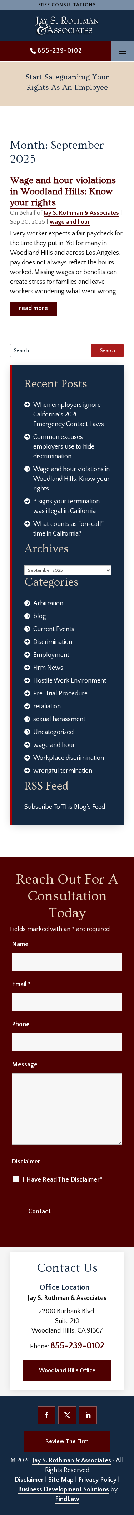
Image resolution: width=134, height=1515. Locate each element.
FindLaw (67, 1499)
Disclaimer (26, 1161)
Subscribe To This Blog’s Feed (64, 807)
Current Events (53, 629)
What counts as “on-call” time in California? (68, 529)
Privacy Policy (97, 1480)
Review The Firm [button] (67, 1441)
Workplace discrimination (68, 758)
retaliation (47, 706)
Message (25, 1064)
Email (21, 984)
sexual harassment (59, 719)
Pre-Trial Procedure (60, 693)
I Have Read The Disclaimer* (63, 1179)
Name (20, 944)
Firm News (48, 667)
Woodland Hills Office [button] (67, 1370)
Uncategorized (53, 732)
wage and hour (70, 222)
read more (33, 308)
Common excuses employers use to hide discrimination (63, 447)
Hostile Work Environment (69, 680)
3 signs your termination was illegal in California (66, 506)
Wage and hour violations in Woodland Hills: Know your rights (63, 191)
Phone (21, 1024)
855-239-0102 (60, 50)
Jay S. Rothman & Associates (81, 213)
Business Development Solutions (63, 1489)
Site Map (61, 1480)
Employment (51, 655)
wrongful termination (62, 770)
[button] (123, 51)
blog (39, 616)
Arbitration (48, 603)
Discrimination (52, 642)
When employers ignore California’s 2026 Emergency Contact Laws (68, 414)
